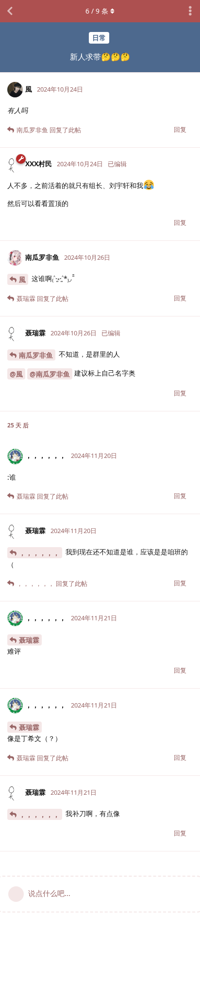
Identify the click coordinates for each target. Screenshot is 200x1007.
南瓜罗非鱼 (36, 355)
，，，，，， (39, 552)
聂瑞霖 (29, 640)
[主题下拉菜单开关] (190, 11)
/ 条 (96, 11)
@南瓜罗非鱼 (50, 373)
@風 (16, 373)
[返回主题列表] (9, 11)
